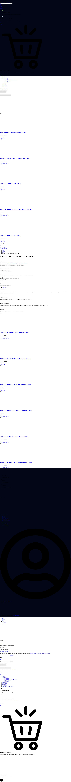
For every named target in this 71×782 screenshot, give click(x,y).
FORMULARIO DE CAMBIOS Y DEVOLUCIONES (40, 653)
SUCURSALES (5, 518)
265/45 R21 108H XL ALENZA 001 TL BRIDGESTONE (16, 209)
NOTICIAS (4, 684)
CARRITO (4, 517)
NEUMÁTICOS (7, 79)
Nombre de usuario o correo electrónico (7, 645)
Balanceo (9, 278)
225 (3, 252)
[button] (35, 779)
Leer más (1, 138)
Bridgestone (21, 262)
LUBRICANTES (7, 680)
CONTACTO (4, 685)
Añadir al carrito (2, 285)
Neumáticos (14, 262)
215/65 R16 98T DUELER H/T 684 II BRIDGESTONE (15, 384)
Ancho (3, 251)
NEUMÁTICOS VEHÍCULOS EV (10, 679)
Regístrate (11, 655)
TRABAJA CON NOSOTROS (5, 601)
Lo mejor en (3, 88)
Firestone (25, 262)
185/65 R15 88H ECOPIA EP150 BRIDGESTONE (14, 332)
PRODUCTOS (5, 78)
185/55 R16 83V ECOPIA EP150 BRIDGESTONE (14, 436)
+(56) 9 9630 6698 (3, 248)
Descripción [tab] (4, 287)
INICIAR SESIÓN (5, 520)
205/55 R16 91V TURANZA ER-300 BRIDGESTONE (15, 358)
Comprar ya (8, 285)
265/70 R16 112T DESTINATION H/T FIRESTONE (15, 158)
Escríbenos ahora (3, 247)
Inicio (3, 250)
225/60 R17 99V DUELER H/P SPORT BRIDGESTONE (16, 462)
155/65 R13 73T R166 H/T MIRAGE (10, 183)
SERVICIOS (4, 683)
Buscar (5, 667)
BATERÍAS (6, 681)
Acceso (1, 22)
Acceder (6, 649)
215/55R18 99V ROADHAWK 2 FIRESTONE (13, 132)
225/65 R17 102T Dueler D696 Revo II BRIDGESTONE (16, 410)
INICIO (3, 77)
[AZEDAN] (8, 608)
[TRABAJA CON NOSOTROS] (35, 600)
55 (11, 262)
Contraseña (2, 647)
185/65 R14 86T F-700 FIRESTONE (10, 235)
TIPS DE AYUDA (5, 519)
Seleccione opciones (3, 163)
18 (8, 262)
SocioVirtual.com (16, 615)
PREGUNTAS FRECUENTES (8, 686)
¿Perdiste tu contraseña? (4, 651)
